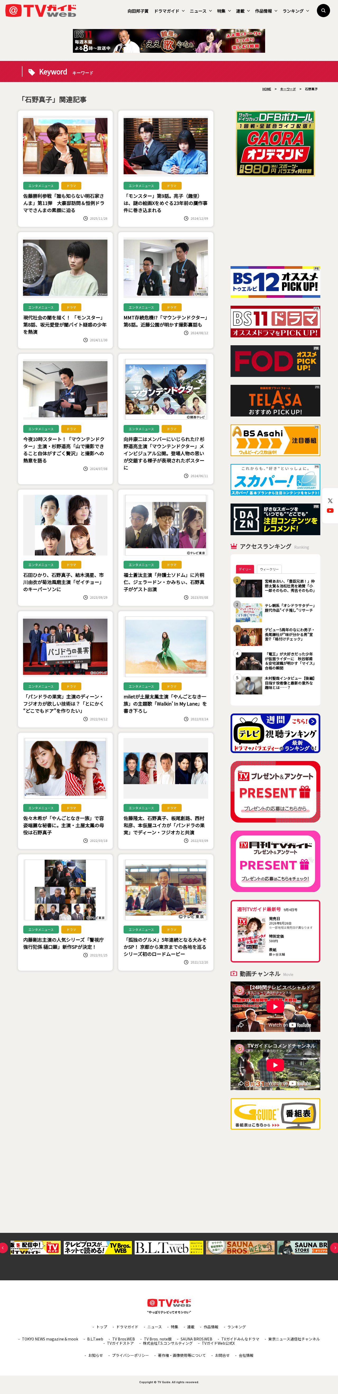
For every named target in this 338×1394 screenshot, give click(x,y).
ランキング (293, 11)
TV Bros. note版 (158, 1339)
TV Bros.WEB (123, 1339)
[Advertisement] (275, 221)
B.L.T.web (95, 1339)
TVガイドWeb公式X (218, 1343)
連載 (240, 11)
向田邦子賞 (138, 11)
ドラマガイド (166, 11)
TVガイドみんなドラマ (240, 1339)
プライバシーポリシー (130, 1355)
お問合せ (222, 1355)
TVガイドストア (120, 1343)
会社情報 (246, 1355)
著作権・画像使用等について (182, 1355)
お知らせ (95, 1355)
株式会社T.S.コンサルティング (168, 1343)
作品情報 (263, 11)
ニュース (198, 11)
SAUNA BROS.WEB (196, 1339)
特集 (221, 11)
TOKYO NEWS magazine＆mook (50, 1339)
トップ (101, 1327)
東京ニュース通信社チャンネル (294, 1339)
